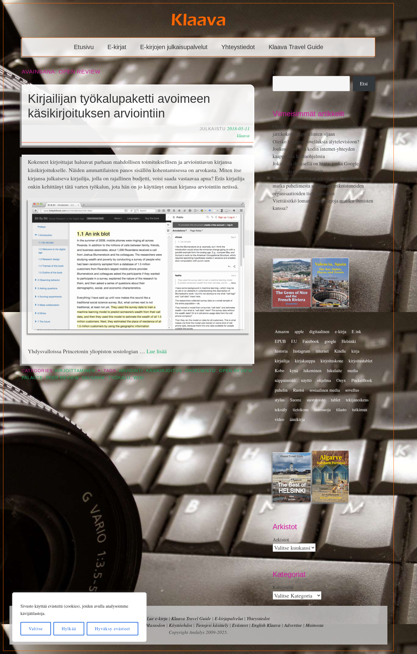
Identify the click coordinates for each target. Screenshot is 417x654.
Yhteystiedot (238, 47)
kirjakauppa (305, 361)
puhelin (281, 390)
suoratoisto (316, 400)
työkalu (119, 378)
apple (299, 331)
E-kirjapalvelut (229, 618)
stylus (280, 400)
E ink (356, 331)
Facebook (311, 341)
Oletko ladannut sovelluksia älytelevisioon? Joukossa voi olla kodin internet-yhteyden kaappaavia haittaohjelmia (316, 149)
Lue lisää (157, 351)
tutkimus (359, 409)
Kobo (279, 370)
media (352, 370)
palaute (32, 378)
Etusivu (84, 47)
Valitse (36, 628)
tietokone (301, 409)
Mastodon (155, 625)
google (330, 341)
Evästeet (240, 625)
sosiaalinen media (325, 390)
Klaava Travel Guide (296, 47)
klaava (243, 135)
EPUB (280, 341)
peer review (62, 378)
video (279, 419)
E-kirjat (116, 47)
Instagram (301, 351)
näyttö (306, 380)
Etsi (277, 72)
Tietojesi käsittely (212, 625)
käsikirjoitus (164, 370)
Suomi (295, 400)
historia (281, 351)
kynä (294, 370)
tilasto (341, 409)
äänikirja (297, 419)
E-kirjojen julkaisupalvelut (174, 47)
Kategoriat (283, 587)
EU (294, 341)
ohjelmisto (200, 370)
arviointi (131, 370)
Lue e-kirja (157, 618)
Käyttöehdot (180, 625)
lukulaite (334, 370)
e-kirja (340, 331)
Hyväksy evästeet (112, 628)
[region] (79, 617)
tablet (335, 400)
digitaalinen (319, 331)
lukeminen (312, 370)
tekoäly (281, 409)
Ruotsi (298, 390)
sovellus (352, 390)
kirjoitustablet (360, 361)
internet (322, 351)
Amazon (282, 331)
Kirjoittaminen (75, 370)
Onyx (341, 380)
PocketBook (361, 380)
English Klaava (266, 625)
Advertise (293, 625)
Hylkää (69, 628)
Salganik (93, 378)
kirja (355, 351)
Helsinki (349, 341)
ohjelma (324, 380)
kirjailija (282, 361)
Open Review (235, 370)
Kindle (340, 351)
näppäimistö (285, 380)
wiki (138, 378)
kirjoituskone (332, 361)
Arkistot (281, 539)
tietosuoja (322, 409)
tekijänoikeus (357, 400)
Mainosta (315, 625)
